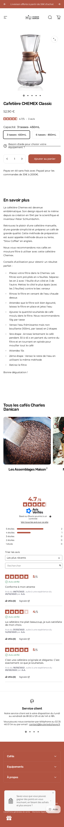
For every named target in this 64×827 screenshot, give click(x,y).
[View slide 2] (30, 732)
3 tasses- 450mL (16, 134)
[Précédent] (5, 4)
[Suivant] (59, 4)
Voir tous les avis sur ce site (34, 522)
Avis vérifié (14, 581)
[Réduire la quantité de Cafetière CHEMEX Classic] (7, 158)
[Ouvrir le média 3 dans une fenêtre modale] (54, 39)
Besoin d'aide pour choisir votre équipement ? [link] (27, 146)
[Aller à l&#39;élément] (24, 95)
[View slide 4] (38, 732)
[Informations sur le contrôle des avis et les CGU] (50, 516)
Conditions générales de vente (17, 812)
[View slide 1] (26, 732)
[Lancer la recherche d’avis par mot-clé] (60, 565)
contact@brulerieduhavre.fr (44, 724)
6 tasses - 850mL (46, 134)
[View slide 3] (34, 732)
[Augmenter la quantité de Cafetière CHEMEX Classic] (21, 158)
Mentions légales (39, 812)
